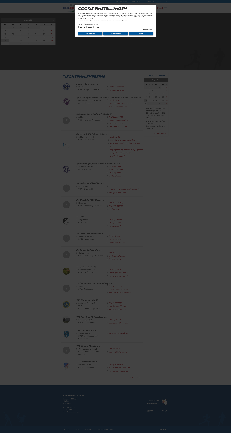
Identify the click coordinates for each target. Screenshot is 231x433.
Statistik (96, 27)
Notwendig (83, 27)
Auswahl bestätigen (115, 33)
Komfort (90, 27)
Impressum (81, 24)
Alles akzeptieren (90, 33)
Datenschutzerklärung (91, 24)
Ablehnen (140, 33)
